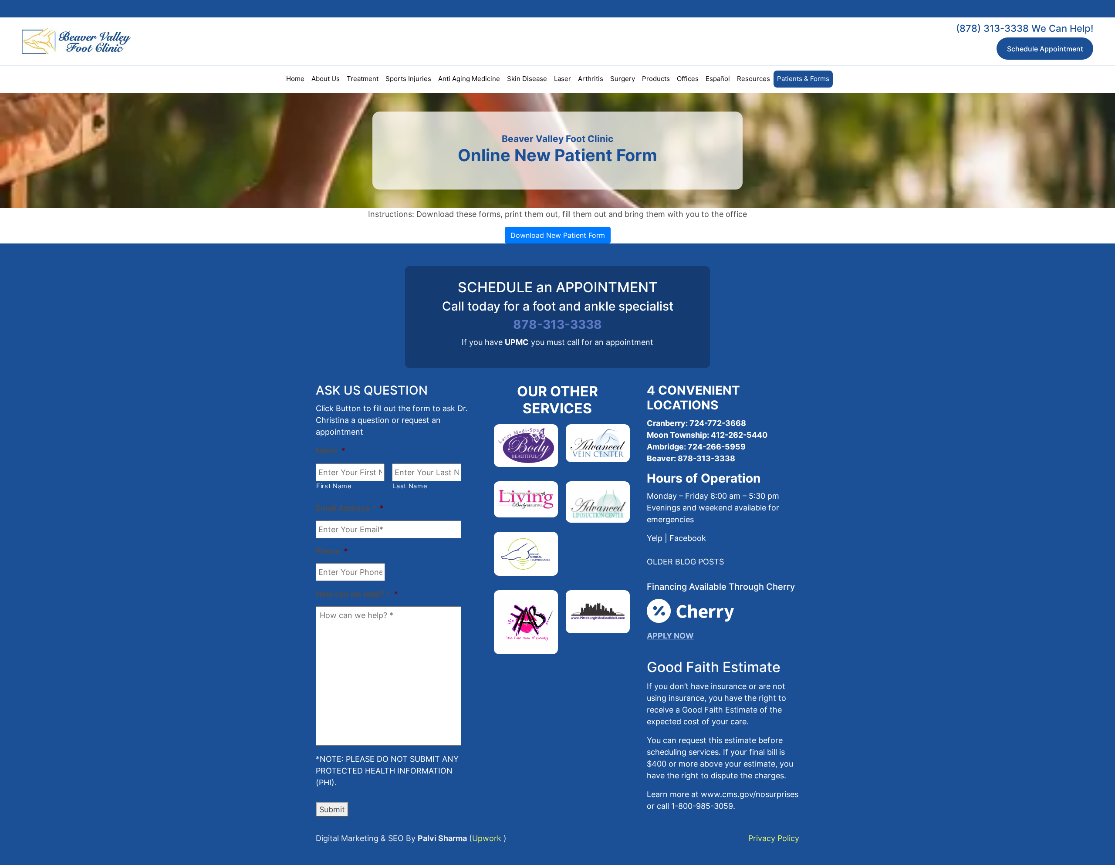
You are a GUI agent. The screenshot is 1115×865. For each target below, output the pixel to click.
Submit (332, 809)
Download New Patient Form (557, 235)
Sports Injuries (408, 78)
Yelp (654, 538)
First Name (334, 486)
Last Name (409, 486)
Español (718, 78)
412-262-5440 (739, 434)
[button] (685, 561)
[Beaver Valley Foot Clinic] (65, 41)
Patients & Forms (803, 78)
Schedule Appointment (1045, 48)
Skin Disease (527, 78)
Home (295, 78)
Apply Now (670, 635)
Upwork (486, 838)
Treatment (362, 78)
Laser (562, 78)
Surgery (622, 78)
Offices (688, 78)
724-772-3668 (717, 423)
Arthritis (590, 78)
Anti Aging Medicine (469, 78)
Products (656, 78)
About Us (325, 78)
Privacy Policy (773, 838)
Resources (753, 78)
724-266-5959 (716, 446)
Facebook (687, 538)
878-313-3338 (557, 324)
